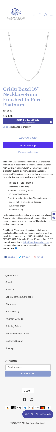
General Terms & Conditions (19, 297)
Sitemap (9, 348)
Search (8, 282)
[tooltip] (51, 122)
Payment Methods (14, 319)
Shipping (7, 127)
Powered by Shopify (38, 423)
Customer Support (14, 341)
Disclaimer (10, 304)
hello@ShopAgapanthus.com (36, 242)
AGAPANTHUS (23, 423)
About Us (9, 289)
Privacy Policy (12, 311)
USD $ (27, 391)
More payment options (28, 152)
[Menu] (51, 15)
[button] (28, 121)
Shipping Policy (13, 326)
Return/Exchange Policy (17, 334)
